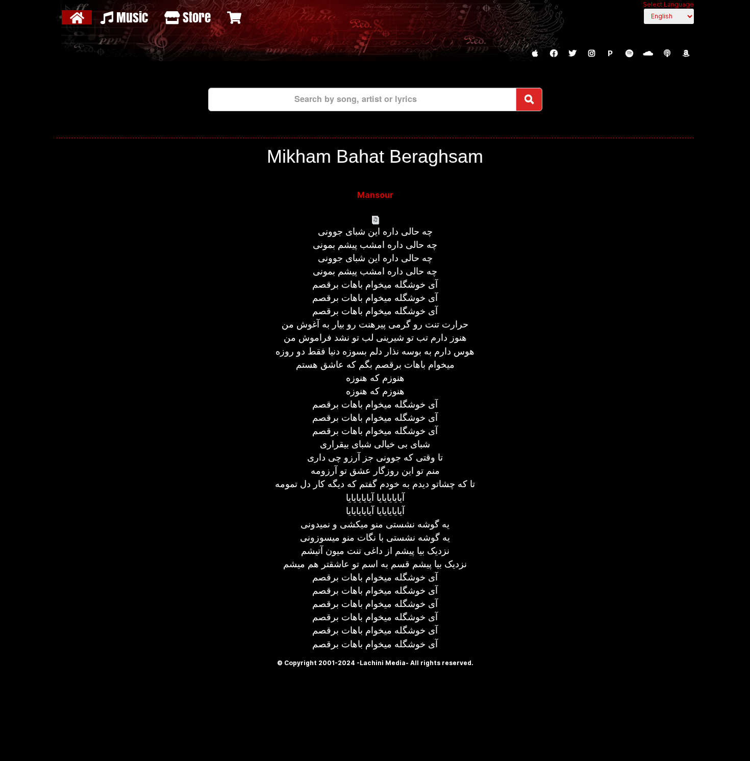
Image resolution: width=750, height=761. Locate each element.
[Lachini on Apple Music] (534, 53)
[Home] (78, 17)
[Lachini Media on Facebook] (553, 53)
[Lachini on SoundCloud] (648, 53)
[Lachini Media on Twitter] (572, 53)
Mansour (375, 195)
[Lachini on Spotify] (629, 53)
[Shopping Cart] (235, 17)
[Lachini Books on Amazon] (685, 53)
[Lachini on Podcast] (666, 53)
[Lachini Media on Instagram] (591, 53)
